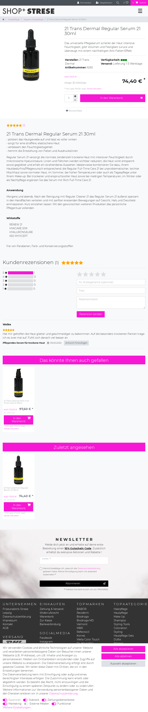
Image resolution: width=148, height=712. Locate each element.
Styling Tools (122, 624)
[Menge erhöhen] (75, 96)
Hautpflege (14, 19)
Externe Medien (39, 703)
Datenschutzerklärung (17, 616)
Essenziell (14, 699)
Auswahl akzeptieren (123, 663)
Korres (81, 635)
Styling (118, 631)
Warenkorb (47, 616)
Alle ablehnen (123, 656)
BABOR (81, 609)
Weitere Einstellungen (17, 707)
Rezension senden (90, 314)
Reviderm (83, 612)
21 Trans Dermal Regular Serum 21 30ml (16, 489)
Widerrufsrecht (49, 612)
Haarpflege (120, 609)
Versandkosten (94, 88)
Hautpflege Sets (124, 635)
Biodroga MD (85, 620)
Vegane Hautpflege (33, 19)
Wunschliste (75, 110)
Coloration (120, 628)
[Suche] (117, 3)
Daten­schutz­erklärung (63, 693)
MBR (80, 628)
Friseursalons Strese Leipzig (15, 610)
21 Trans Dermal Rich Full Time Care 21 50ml (16, 402)
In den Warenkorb (111, 98)
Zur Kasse (46, 620)
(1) (24, 125)
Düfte (117, 639)
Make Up (119, 616)
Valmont (82, 624)
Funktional (64, 703)
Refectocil (83, 631)
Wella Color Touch (88, 639)
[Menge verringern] (75, 100)
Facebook (46, 637)
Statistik (34, 699)
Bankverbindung (50, 624)
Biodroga (83, 616)
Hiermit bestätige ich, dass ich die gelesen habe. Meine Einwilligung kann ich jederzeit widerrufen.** (71, 571)
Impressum (10, 620)
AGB (5, 628)
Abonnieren (73, 583)
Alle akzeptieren (123, 649)
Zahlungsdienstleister (61, 699)
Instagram (46, 641)
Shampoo (120, 620)
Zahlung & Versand (51, 609)
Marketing (14, 703)
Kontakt (8, 624)
